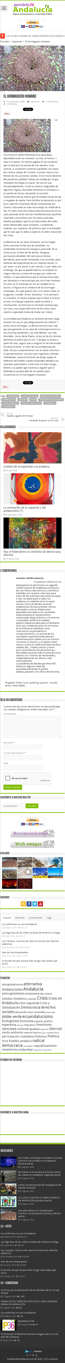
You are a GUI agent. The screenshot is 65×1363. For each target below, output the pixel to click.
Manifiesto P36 (26, 1321)
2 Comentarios (52, 101)
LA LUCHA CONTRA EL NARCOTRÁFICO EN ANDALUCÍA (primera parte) (39, 1199)
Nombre (9, 742)
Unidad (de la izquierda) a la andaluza (26, 466)
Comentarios (35, 917)
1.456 (22, 1296)
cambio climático (14, 998)
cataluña (31, 998)
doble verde (12, 1016)
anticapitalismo (13, 993)
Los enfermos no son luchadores (19, 924)
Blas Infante (46, 994)
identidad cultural (15, 1029)
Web (5, 763)
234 (21, 1316)
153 (36, 1325)
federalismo (30, 1025)
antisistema (32, 993)
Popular (7, 917)
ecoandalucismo (37, 1016)
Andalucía (33, 989)
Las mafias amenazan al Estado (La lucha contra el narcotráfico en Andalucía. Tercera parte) (40, 1160)
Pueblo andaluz (10, 403)
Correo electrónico (14, 753)
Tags (48, 917)
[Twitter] (34, 903)
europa (20, 1025)
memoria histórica (32, 1032)
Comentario (9, 713)
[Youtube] (40, 903)
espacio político (43, 1021)
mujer (43, 1033)
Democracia (30, 1007)
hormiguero (9, 400)
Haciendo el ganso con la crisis (43, 419)
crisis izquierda (30, 396)
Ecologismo (10, 1021)
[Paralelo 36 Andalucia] (33, 8)
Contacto (52, 1359)
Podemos (40, 1036)
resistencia (50, 403)
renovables (28, 1046)
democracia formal (51, 396)
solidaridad (8, 407)
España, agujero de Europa (20, 414)
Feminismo (44, 1025)
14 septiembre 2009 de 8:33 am (47, 582)
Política (53, 1036)
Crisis (42, 998)
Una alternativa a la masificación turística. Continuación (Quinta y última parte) (39, 1213)
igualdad (34, 1029)
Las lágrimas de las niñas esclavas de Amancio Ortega (31, 932)
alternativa (13, 396)
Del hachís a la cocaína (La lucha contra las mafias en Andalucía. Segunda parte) (39, 1173)
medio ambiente (12, 1032)
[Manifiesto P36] (8, 1325)
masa (33, 400)
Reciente (19, 917)
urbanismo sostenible (42, 1050)
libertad (23, 400)
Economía (26, 1021)
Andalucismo (12, 989)
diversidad (50, 1012)
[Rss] (23, 903)
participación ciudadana (51, 400)
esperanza (9, 1025)
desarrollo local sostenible (30, 1012)
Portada (4, 41)
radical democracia (31, 403)
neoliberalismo (53, 1033)
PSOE (5, 1041)
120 (18, 1340)
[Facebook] (29, 903)
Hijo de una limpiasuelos (15, 952)
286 (20, 1308)
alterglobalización (12, 984)
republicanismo (45, 1046)
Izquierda (17, 41)
